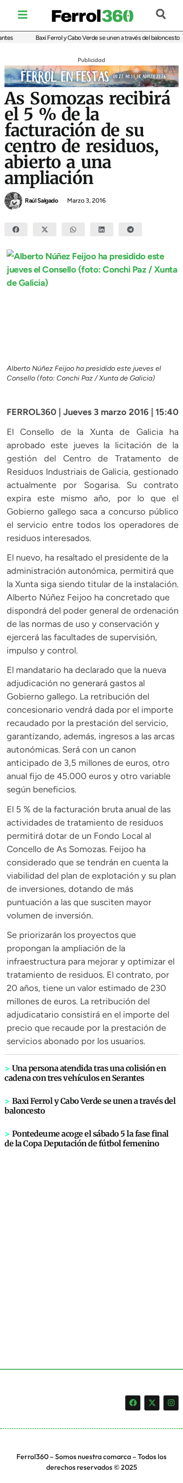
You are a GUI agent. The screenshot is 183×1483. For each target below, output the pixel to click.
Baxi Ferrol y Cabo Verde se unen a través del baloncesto (103, 38)
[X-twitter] (151, 1402)
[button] (16, 230)
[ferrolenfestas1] (91, 84)
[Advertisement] (91, 1244)
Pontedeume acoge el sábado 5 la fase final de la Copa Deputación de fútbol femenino (86, 1139)
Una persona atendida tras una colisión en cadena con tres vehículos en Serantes (85, 1073)
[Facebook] (132, 1402)
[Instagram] (171, 1402)
